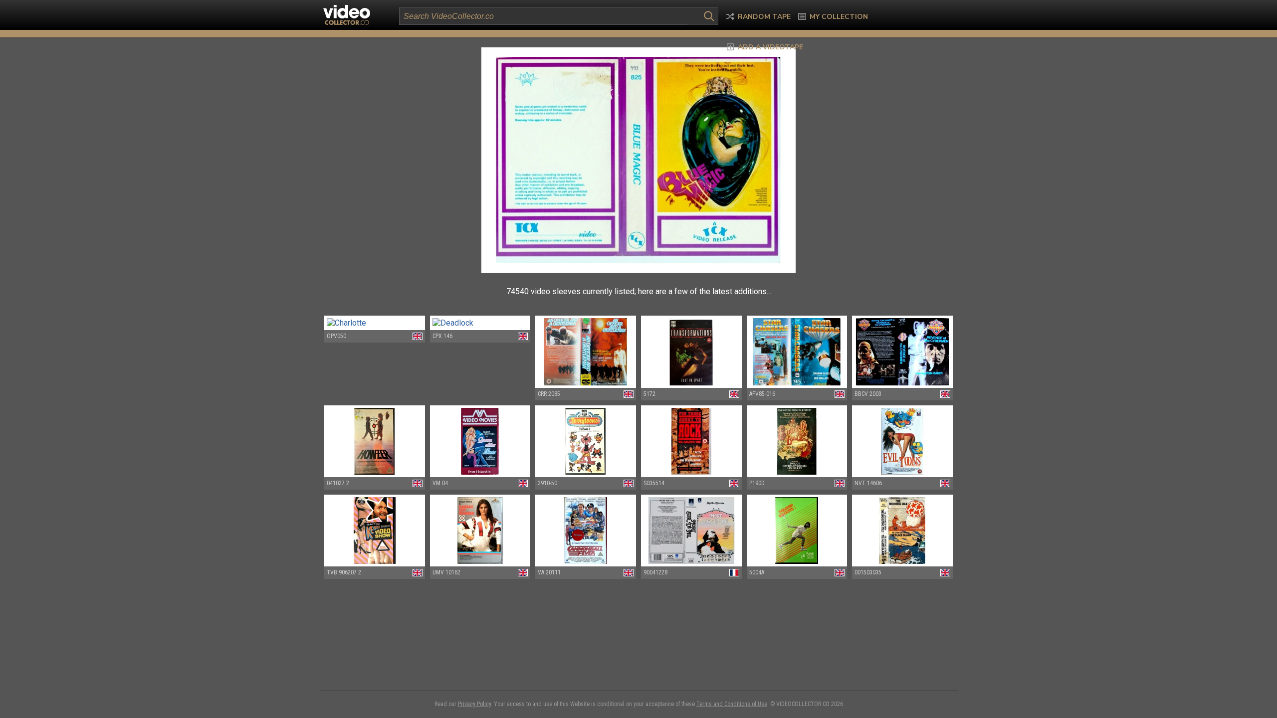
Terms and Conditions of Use (731, 704)
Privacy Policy (474, 704)
